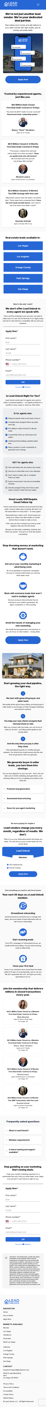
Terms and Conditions (11, 1387)
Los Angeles (7, 1350)
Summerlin (7, 1338)
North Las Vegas (9, 1342)
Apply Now (7, 1319)
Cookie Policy (8, 1394)
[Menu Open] (38, 4)
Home (5, 1312)
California (6, 1347)
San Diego (7, 1361)
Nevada (6, 1328)
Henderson (7, 1335)
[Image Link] (10, 4)
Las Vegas (7, 1331)
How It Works (8, 1315)
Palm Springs (8, 1358)
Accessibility (8, 1391)
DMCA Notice (8, 1398)
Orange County (8, 1354)
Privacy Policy (8, 1384)
